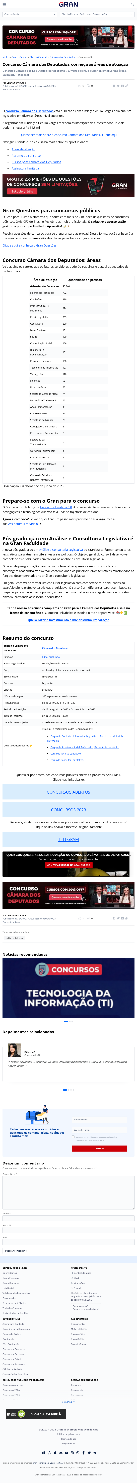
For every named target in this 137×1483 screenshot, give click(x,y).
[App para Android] (60, 1453)
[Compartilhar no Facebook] (113, 86)
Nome (7, 1213)
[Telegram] (95, 1453)
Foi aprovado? (86, 1307)
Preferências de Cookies (15, 1313)
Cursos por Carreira (13, 1354)
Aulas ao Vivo (78, 1334)
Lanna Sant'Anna (16, 83)
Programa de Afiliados (14, 1303)
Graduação (8, 1339)
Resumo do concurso (26, 156)
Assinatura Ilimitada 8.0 (56, 507)
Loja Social (8, 1288)
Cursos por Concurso (14, 1349)
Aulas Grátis (77, 1339)
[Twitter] (89, 1453)
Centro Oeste (19, 57)
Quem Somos (10, 1273)
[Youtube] (66, 1453)
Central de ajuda (82, 1273)
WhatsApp (79, 1283)
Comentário (10, 1174)
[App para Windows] (43, 1453)
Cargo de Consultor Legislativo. (67, 760)
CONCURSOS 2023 (68, 810)
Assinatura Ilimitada (25, 168)
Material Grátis (79, 1329)
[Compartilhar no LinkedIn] (122, 86)
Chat (76, 1278)
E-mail (7, 1225)
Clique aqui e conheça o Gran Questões (29, 245)
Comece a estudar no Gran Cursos (68, 865)
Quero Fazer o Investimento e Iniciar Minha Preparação (68, 620)
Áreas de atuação (23, 149)
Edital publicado (51, 657)
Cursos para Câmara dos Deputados (36, 162)
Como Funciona (11, 1278)
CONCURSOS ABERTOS (68, 792)
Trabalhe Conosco (12, 1308)
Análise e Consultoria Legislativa (61, 550)
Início (5, 57)
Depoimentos (78, 1324)
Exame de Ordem (12, 1334)
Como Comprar (11, 1283)
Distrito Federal (38, 57)
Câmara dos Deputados (62, 57)
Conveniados (9, 1298)
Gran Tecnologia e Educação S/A (47, 1463)
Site (5, 1237)
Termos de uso (68, 1439)
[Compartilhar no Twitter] (118, 86)
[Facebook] (83, 1453)
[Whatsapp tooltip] (78, 1453)
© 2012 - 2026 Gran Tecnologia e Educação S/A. (68, 1429)
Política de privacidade (68, 1434)
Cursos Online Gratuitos (15, 1374)
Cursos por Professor (14, 1364)
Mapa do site (68, 1443)
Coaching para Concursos (16, 1329)
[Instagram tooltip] (72, 1453)
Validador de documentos (16, 1293)
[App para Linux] (49, 1453)
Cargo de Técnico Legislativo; (65, 753)
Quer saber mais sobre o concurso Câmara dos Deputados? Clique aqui (68, 135)
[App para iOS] (55, 1453)
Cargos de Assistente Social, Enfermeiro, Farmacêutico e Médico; (85, 747)
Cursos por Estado (12, 1359)
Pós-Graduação (11, 1344)
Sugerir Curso (78, 1344)
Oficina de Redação (13, 1369)
